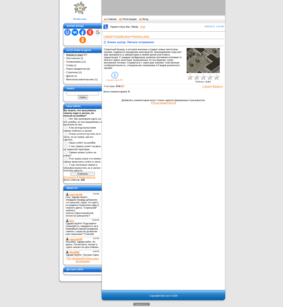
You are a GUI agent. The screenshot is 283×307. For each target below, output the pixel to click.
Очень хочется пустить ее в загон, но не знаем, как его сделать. (82, 136)
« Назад (206, 86)
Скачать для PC (114, 80)
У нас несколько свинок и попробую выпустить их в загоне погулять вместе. (81, 167)
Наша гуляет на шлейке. (82, 142)
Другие (70, 76)
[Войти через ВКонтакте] (75, 32)
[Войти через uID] (67, 32)
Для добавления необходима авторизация (83, 260)
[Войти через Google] (97, 32)
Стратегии (72, 72)
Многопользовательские (80, 79)
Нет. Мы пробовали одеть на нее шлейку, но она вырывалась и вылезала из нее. (82, 121)
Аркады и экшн (74, 54)
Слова (69, 65)
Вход (145, 19)
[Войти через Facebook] (82, 32)
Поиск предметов (76, 68)
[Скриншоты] (203, 60)
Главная (112, 19)
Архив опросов (86, 177)
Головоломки (73, 61)
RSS (142, 26)
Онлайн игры (122, 36)
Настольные (73, 58)
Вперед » (218, 86)
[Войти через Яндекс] (90, 32)
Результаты (69, 177)
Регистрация (129, 19)
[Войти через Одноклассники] (82, 40)
